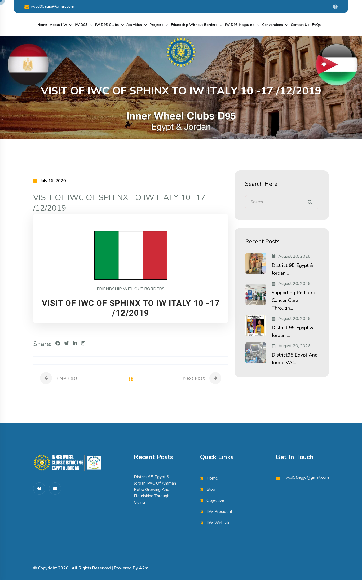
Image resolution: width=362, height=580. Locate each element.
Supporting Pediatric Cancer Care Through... (294, 300)
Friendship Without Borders (194, 25)
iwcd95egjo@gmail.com (52, 6)
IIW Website (218, 523)
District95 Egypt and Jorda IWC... (295, 359)
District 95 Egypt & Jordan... (293, 269)
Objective (215, 500)
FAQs (316, 25)
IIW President (219, 512)
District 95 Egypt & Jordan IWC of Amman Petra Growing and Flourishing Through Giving (155, 489)
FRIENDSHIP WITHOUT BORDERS (131, 289)
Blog (210, 489)
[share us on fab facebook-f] (39, 488)
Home (42, 25)
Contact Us (300, 25)
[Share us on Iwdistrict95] (335, 6)
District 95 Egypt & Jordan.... (293, 331)
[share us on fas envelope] (55, 488)
